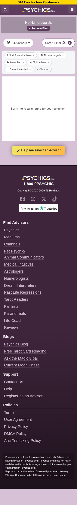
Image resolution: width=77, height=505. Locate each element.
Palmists (11, 306)
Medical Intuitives (19, 264)
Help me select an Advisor (41, 150)
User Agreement (18, 419)
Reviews (11, 327)
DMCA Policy (15, 434)
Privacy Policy (16, 426)
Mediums (12, 237)
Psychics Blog (16, 344)
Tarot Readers (16, 299)
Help (8, 389)
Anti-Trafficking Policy (22, 440)
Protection (15, 62)
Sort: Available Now (20, 55)
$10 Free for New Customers (38, 2)
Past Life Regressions (22, 292)
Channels (12, 244)
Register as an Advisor (23, 396)
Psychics (11, 230)
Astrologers (14, 271)
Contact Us (13, 382)
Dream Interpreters (20, 285)
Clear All (44, 69)
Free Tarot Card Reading (25, 351)
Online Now (40, 62)
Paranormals (15, 313)
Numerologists (52, 55)
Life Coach (13, 320)
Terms (9, 412)
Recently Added (19, 69)
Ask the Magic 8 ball (21, 358)
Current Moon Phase (22, 365)
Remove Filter (40, 28)
